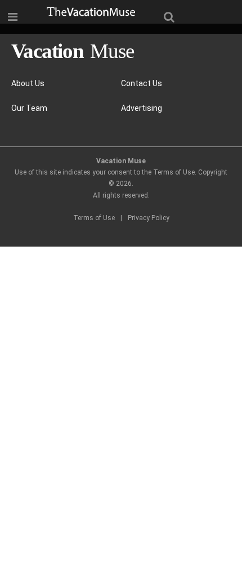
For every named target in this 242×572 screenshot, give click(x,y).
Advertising (141, 108)
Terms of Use (94, 218)
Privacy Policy (148, 218)
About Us (27, 83)
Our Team (29, 108)
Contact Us (141, 83)
